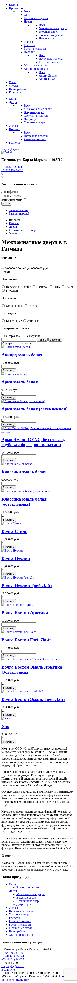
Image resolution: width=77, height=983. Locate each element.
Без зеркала (33, 336)
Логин (5, 191)
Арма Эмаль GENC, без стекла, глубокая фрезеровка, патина (33, 442)
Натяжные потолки (21, 911)
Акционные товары (21, 934)
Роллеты (14, 917)
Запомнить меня (11, 199)
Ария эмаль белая (19, 382)
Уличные (32, 320)
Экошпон (42, 286)
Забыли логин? (18, 210)
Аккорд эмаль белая (21, 354)
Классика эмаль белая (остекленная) (24, 502)
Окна (12, 884)
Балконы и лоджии (28, 887)
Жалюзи (14, 907)
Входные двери (26, 897)
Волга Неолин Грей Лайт (26, 585)
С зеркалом (13, 336)
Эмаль (69, 286)
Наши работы (17, 931)
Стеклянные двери (28, 901)
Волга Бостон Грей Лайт (26, 639)
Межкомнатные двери (30, 894)
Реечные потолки (20, 921)
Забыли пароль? (19, 213)
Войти (6, 203)
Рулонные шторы (20, 924)
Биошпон (12, 290)
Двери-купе (23, 904)
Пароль (6, 195)
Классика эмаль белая (24, 471)
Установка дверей (20, 914)
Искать (5, 271)
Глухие (32, 305)
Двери (13, 890)
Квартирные (14, 320)
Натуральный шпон (19, 286)
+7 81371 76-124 (11, 166)
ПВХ (57, 286)
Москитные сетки (20, 928)
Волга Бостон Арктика (24, 612)
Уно (5, 726)
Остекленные (15, 305)
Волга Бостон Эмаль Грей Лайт (33, 699)
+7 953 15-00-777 (12, 170)
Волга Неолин (15, 558)
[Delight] (7, 152)
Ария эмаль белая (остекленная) (34, 409)
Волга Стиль (14, 531)
